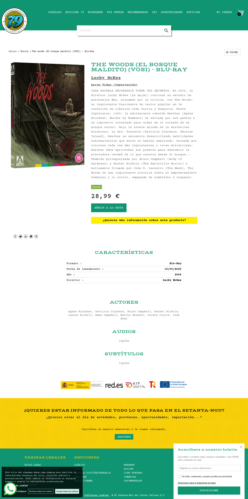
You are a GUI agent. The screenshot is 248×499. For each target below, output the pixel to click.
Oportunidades (172, 12)
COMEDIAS (130, 477)
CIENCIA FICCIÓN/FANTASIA (92, 472)
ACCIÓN (128, 469)
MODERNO (129, 465)
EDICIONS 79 (74, 12)
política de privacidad (222, 476)
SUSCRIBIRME (209, 490)
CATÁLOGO (55, 12)
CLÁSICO (79, 465)
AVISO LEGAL (32, 465)
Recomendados (138, 12)
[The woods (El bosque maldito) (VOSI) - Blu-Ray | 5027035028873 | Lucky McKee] (47, 115)
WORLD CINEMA (83, 480)
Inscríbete (124, 437)
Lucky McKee (106, 78)
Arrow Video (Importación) (114, 85)
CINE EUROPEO (133, 472)
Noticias (193, 12)
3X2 (154, 12)
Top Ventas (115, 12)
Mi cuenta (224, 12)
